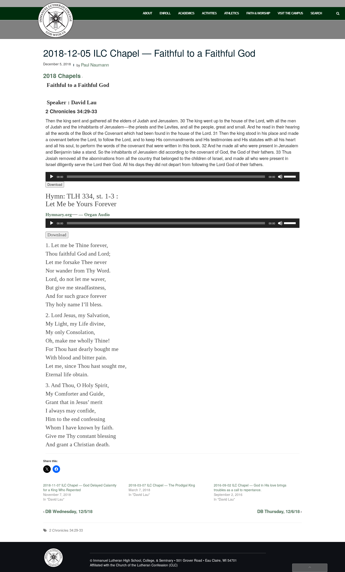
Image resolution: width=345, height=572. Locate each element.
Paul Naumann (95, 65)
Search (316, 13)
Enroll (165, 13)
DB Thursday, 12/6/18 (278, 511)
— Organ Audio (93, 214)
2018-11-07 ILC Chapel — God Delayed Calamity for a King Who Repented (79, 487)
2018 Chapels (62, 75)
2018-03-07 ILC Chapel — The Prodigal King (162, 485)
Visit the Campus (290, 13)
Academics (186, 13)
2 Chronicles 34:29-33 (66, 530)
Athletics (231, 13)
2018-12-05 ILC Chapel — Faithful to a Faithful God (149, 52)
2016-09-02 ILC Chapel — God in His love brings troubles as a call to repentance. (250, 487)
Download (54, 184)
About (147, 13)
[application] (173, 176)
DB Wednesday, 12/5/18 (68, 511)
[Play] (51, 176)
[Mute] (280, 176)
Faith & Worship (258, 13)
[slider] (290, 176)
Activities (209, 13)
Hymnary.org (59, 214)
